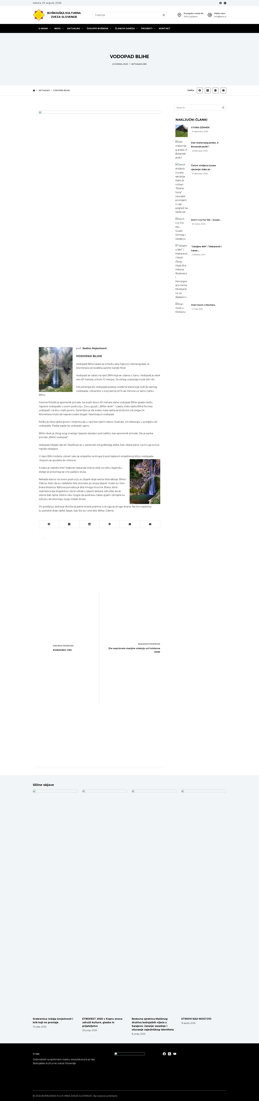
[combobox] (126, 15)
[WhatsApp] (215, 90)
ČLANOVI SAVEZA (125, 28)
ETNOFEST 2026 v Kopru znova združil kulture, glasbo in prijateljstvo (102, 1022)
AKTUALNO (73, 28)
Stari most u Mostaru (203, 305)
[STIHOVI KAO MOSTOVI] (203, 901)
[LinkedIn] (89, 524)
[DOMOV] (34, 90)
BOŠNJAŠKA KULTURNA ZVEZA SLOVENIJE (67, 1095)
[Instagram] (174, 1053)
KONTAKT (164, 28)
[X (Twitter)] (208, 90)
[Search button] (164, 15)
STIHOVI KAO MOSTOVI (196, 1018)
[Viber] (110, 524)
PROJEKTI (146, 28)
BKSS (57, 28)
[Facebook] (220, 3)
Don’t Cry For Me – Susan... (206, 220)
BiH (145, 64)
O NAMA (43, 28)
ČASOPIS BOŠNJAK (97, 28)
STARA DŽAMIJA (200, 127)
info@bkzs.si (220, 16)
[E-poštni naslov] (223, 90)
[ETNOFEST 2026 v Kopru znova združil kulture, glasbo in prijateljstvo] (104, 901)
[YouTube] (225, 3)
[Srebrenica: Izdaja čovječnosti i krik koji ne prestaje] (55, 901)
